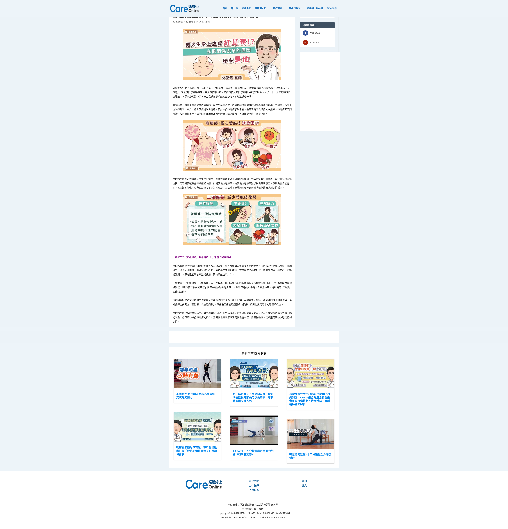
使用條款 (254, 490)
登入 (304, 485)
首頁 (225, 8)
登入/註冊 (332, 8)
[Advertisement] (320, 91)
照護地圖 (246, 8)
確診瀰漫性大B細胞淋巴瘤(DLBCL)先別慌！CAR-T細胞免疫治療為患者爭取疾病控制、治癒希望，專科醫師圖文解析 (310, 399)
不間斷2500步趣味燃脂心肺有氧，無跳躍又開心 (197, 395)
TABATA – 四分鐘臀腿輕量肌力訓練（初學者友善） (253, 452)
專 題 (234, 8)
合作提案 (254, 485)
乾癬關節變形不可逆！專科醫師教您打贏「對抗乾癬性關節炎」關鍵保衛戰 (196, 451)
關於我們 (254, 481)
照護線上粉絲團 (315, 8)
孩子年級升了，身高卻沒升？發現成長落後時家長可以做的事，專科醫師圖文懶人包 (253, 397)
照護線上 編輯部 (184, 21)
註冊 (304, 481)
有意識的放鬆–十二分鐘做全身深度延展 (310, 456)
